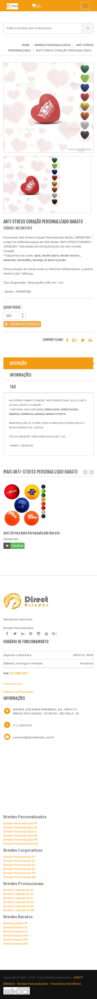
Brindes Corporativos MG (18, 910)
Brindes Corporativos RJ (18, 898)
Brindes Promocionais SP (19, 856)
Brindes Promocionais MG (19, 877)
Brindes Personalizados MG (20, 843)
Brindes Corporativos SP (18, 890)
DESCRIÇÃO (18, 363)
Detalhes (17, 545)
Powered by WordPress (66, 983)
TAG (13, 386)
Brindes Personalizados (33, 983)
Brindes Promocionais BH (19, 869)
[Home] (12, 5)
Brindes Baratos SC (15, 927)
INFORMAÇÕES (20, 374)
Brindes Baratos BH (15, 935)
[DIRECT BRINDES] (25, 600)
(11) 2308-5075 (19, 673)
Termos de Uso (12, 683)
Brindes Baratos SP (15, 923)
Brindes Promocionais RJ (19, 865)
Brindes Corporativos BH (18, 902)
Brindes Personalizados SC (20, 827)
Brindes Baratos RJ (15, 931)
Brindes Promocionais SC (19, 861)
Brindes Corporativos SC (18, 894)
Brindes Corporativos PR (18, 906)
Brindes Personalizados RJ (20, 831)
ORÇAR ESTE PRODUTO (24, 324)
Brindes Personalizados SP (20, 823)
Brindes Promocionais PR (19, 873)
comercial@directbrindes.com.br (33, 737)
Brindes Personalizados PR (20, 839)
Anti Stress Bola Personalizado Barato (31, 533)
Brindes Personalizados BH (20, 835)
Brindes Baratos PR (15, 939)
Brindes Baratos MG (15, 943)
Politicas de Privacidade (18, 692)
